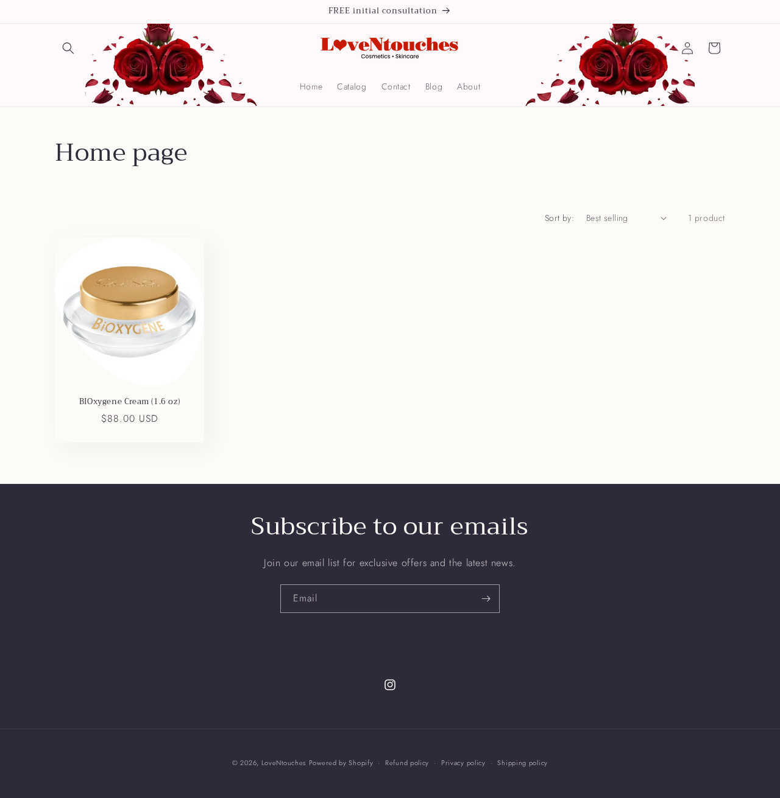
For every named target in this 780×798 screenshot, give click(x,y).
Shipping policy (522, 762)
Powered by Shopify (341, 763)
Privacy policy (463, 762)
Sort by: (559, 218)
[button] (68, 48)
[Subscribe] (485, 598)
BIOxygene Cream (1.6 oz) (129, 402)
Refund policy (407, 762)
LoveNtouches (283, 763)
